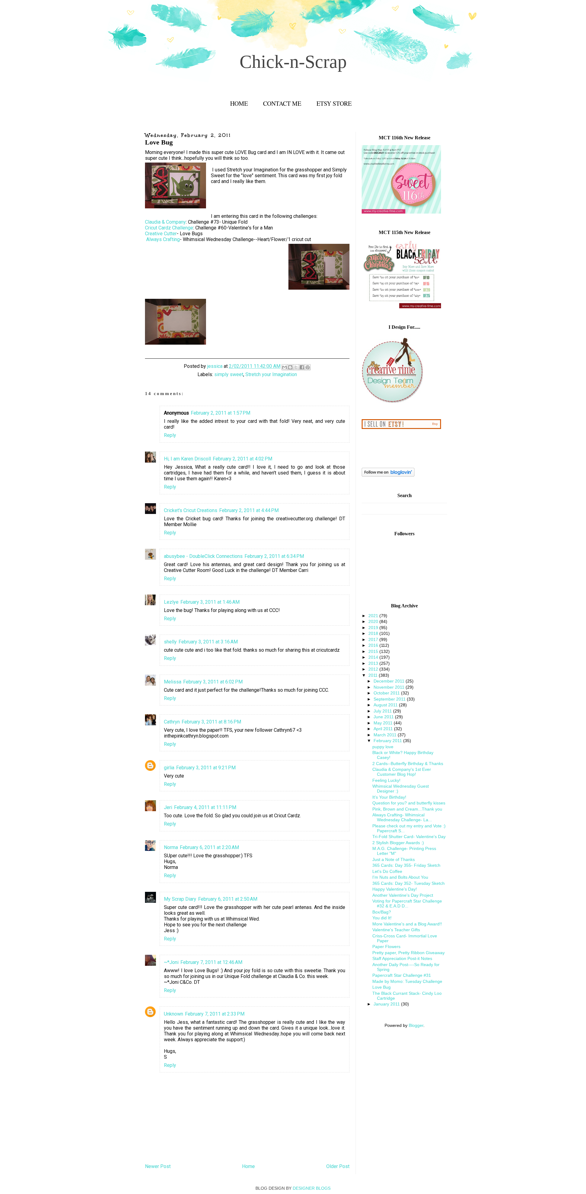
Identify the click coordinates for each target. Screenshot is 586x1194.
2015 (373, 651)
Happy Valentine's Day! (394, 889)
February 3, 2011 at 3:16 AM (208, 642)
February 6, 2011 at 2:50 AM (227, 899)
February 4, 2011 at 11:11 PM (205, 807)
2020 (373, 621)
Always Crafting (163, 239)
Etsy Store (334, 103)
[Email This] (284, 367)
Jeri (168, 807)
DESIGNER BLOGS (312, 1188)
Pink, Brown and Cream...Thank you (407, 809)
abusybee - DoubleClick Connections (203, 556)
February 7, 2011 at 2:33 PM (214, 1014)
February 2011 (388, 740)
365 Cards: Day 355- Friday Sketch (406, 865)
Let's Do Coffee (387, 871)
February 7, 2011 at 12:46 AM (211, 962)
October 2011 (387, 692)
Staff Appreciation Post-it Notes (402, 958)
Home (239, 103)
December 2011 (390, 681)
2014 (373, 657)
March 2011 (386, 734)
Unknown (173, 1014)
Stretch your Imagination (271, 374)
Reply (170, 435)
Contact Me (282, 103)
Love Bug (381, 987)
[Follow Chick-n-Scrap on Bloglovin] (388, 475)
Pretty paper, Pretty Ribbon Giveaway (408, 952)
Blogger (416, 1025)
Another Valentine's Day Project (402, 895)
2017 (373, 639)
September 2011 (390, 699)
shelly (170, 642)
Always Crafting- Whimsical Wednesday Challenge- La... (402, 817)
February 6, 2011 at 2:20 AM (209, 847)
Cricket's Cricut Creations (190, 510)
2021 (373, 615)
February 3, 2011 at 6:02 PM (213, 682)
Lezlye (171, 602)
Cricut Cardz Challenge (169, 228)
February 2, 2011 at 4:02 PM (242, 459)
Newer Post (158, 1166)
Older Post (337, 1166)
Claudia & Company (165, 222)
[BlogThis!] (290, 367)
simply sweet (228, 374)
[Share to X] (296, 367)
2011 (373, 675)
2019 (373, 627)
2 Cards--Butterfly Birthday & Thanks (407, 763)
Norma (171, 847)
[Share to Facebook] (302, 367)
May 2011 (384, 722)
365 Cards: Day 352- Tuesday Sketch (408, 883)
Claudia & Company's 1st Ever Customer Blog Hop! (401, 772)
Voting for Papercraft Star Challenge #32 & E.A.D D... (407, 903)
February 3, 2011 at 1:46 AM (210, 602)
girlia (169, 768)
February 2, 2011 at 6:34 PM (274, 556)
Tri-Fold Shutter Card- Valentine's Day (409, 836)
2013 (373, 663)
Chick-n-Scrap (293, 62)
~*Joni (171, 962)
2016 (373, 645)
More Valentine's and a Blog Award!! (407, 923)
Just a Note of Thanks (393, 859)
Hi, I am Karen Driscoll (187, 459)
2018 (373, 633)
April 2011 (384, 728)
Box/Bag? (381, 912)
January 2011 (387, 1004)
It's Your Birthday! (389, 797)
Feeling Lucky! (386, 780)
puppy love (382, 746)
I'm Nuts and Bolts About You (400, 877)
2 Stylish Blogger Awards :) (398, 842)
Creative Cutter (161, 233)
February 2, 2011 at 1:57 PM (220, 413)
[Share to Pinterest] (308, 367)
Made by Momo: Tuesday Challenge (407, 981)
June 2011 (384, 716)
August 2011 (386, 704)
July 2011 (383, 711)
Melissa (172, 682)
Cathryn (172, 722)
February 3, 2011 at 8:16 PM (211, 722)
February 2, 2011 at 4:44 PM (249, 510)
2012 (373, 669)
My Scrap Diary (180, 899)
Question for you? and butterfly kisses (408, 802)
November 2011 (390, 687)
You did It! (382, 917)
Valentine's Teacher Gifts (396, 929)
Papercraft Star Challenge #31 (401, 975)
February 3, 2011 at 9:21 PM (206, 768)
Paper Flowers (386, 946)
